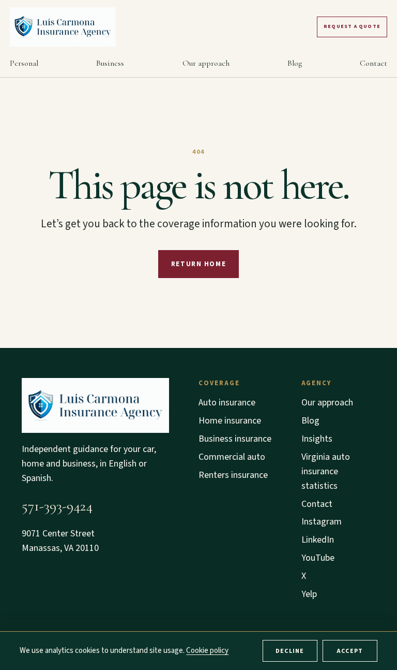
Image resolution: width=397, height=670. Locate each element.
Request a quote (352, 26)
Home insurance (229, 420)
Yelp (309, 594)
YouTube (317, 557)
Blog (294, 63)
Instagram (321, 521)
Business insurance (234, 438)
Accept (350, 651)
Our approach (206, 63)
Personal (24, 63)
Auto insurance (226, 402)
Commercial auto (231, 456)
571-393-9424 (57, 506)
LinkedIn (317, 539)
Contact (373, 63)
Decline (290, 651)
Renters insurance (233, 475)
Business (110, 63)
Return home (198, 264)
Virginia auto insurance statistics (325, 471)
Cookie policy (207, 650)
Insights (316, 438)
